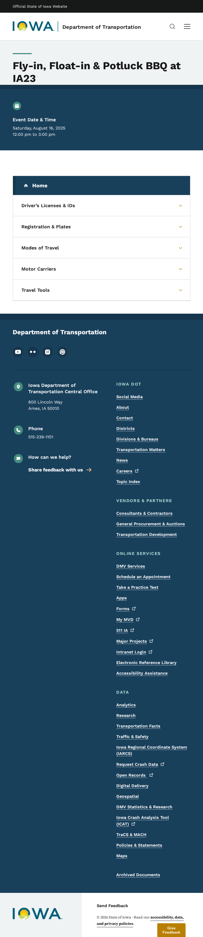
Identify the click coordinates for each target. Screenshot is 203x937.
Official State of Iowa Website (40, 6)
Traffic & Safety (132, 736)
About (122, 407)
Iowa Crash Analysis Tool (142, 821)
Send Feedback (112, 905)
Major (131, 641)
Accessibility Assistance (142, 673)
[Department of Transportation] (34, 26)
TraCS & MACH (131, 834)
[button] (171, 930)
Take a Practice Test (137, 587)
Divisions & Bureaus (137, 439)
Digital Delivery (132, 785)
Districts (125, 428)
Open (131, 775)
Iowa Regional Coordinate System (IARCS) (151, 750)
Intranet (131, 652)
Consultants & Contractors (144, 513)
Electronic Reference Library (146, 662)
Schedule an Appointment (143, 576)
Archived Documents (138, 874)
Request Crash (137, 764)
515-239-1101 (40, 436)
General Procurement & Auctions (150, 523)
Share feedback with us (55, 469)
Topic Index (128, 481)
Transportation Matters (140, 449)
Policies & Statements (139, 845)
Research (126, 715)
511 (122, 630)
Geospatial (127, 796)
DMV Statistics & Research (144, 806)
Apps (121, 597)
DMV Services (130, 566)
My (124, 619)
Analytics (126, 704)
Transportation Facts (138, 726)
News (122, 460)
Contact (124, 417)
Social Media (129, 396)
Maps (121, 855)
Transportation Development (146, 534)
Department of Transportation (101, 27)
